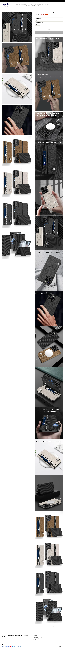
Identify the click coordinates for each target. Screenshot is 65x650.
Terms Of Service (4, 636)
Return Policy (21, 635)
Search (3, 635)
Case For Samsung (45, 4)
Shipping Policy (26, 635)
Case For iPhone (37, 4)
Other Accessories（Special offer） (32, 5)
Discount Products (23, 4)
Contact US (5, 635)
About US (9, 635)
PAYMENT (12, 635)
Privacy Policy (17, 635)
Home (17, 4)
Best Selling (30, 4)
